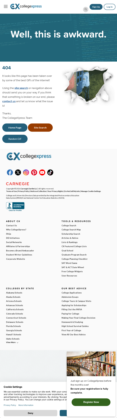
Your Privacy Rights (55, 191)
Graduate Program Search (74, 254)
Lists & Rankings (70, 242)
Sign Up (96, 7)
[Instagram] (26, 175)
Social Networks (14, 242)
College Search (69, 225)
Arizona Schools (14, 301)
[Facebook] (10, 175)
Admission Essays (70, 297)
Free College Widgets (72, 271)
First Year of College (71, 330)
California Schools (15, 309)
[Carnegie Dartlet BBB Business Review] (15, 211)
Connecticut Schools (16, 318)
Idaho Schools (13, 339)
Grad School (67, 250)
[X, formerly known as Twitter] (18, 175)
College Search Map (71, 229)
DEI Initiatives (13, 238)
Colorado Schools (14, 313)
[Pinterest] (34, 175)
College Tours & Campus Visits (76, 301)
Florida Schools (13, 326)
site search (21, 88)
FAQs (8, 234)
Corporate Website (15, 259)
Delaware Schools (14, 322)
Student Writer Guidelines (19, 254)
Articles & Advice (70, 238)
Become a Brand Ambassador (20, 250)
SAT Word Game (69, 263)
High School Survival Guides (75, 326)
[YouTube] (42, 175)
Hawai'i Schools (13, 334)
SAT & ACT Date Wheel (73, 267)
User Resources (69, 275)
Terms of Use (11, 191)
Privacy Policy (23, 191)
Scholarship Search (71, 234)
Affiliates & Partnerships (18, 246)
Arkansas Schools (14, 305)
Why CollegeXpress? (16, 229)
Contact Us (11, 225)
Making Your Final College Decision (78, 318)
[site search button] (85, 9)
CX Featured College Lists (74, 246)
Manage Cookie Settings (91, 191)
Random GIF (14, 138)
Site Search (40, 127)
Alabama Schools (14, 292)
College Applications (72, 292)
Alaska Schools (13, 297)
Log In (110, 7)
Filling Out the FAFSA (72, 309)
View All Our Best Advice (74, 334)
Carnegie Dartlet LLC (29, 188)
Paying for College (70, 313)
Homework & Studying (72, 322)
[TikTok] (50, 175)
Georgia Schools (14, 330)
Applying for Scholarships (74, 305)
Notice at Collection (38, 191)
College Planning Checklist (74, 259)
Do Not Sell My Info (72, 191)
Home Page (14, 127)
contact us (9, 101)
